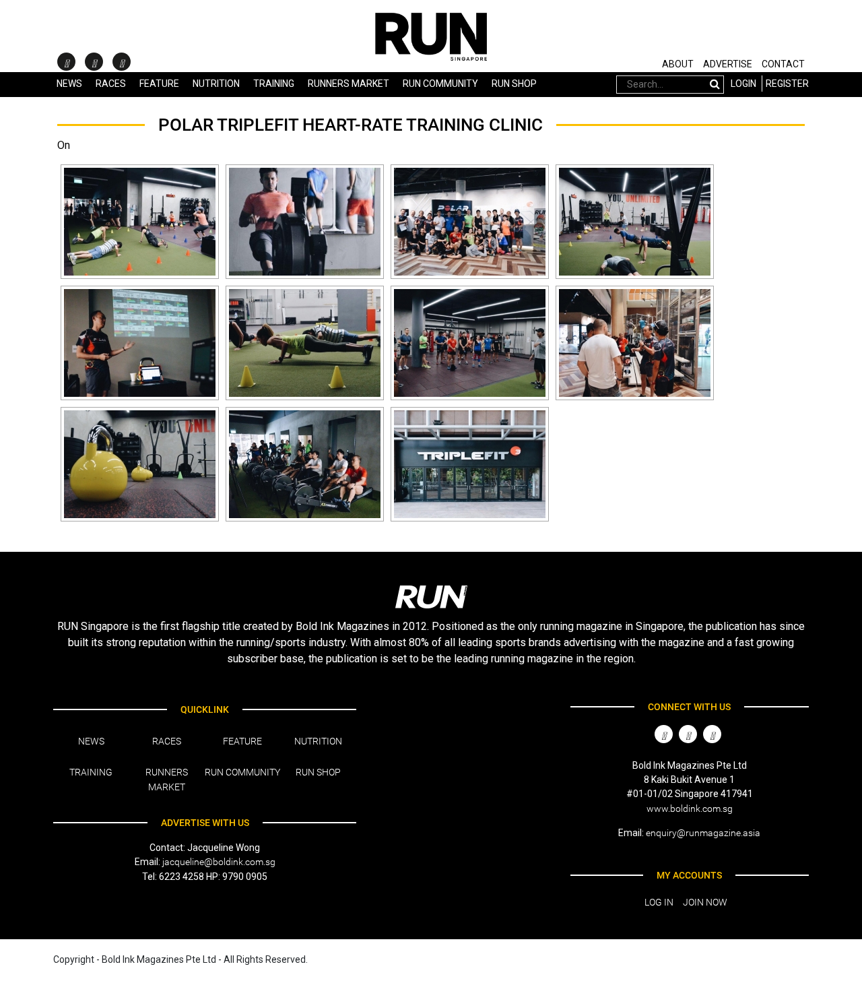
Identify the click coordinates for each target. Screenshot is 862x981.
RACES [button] (111, 83)
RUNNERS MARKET (348, 83)
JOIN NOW (705, 902)
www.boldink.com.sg (689, 808)
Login (743, 83)
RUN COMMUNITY (440, 83)
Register (787, 83)
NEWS (69, 83)
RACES (166, 741)
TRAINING (273, 83)
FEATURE (159, 83)
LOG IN (658, 902)
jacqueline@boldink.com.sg (218, 861)
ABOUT (678, 64)
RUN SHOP (514, 83)
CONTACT (783, 64)
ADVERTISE (727, 64)
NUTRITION (216, 83)
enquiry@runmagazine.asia (703, 832)
